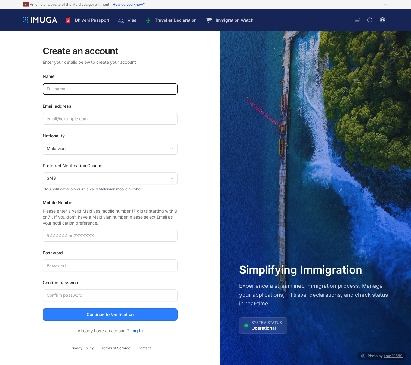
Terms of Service (115, 348)
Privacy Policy (81, 348)
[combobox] (110, 149)
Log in (136, 330)
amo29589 (393, 356)
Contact (144, 348)
